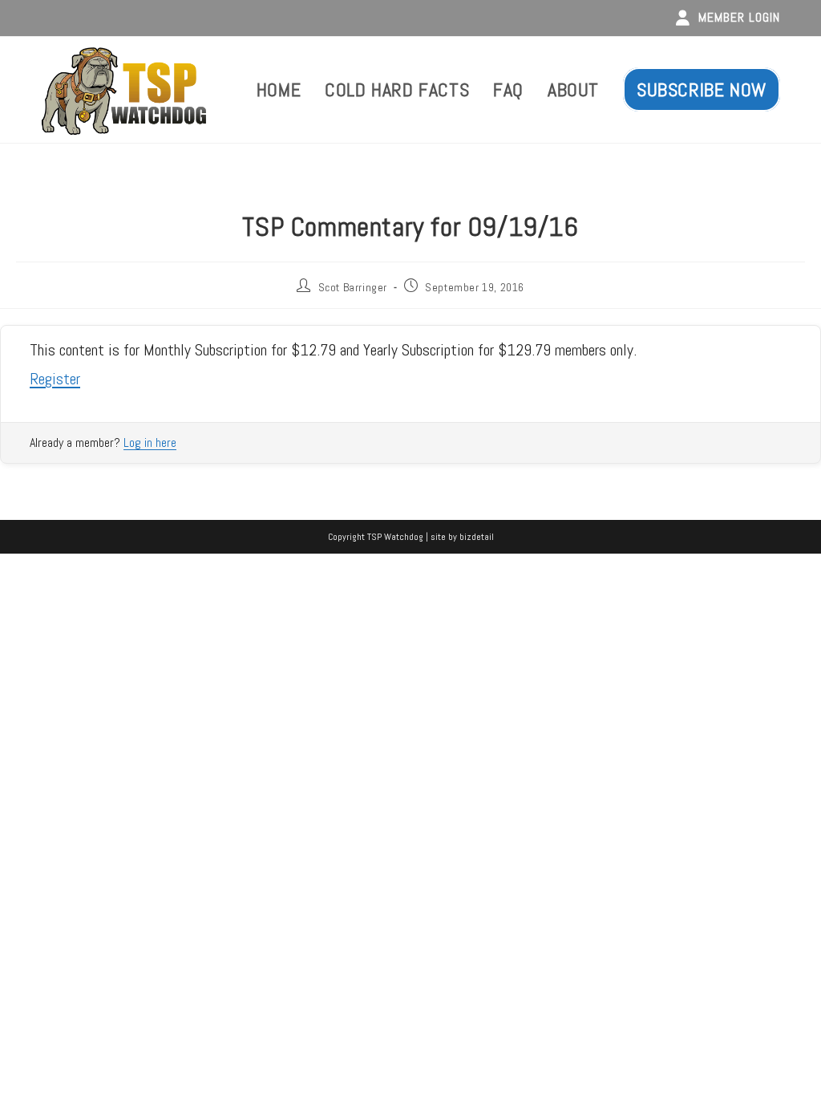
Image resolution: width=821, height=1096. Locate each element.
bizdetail (476, 536)
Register (55, 378)
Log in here (149, 442)
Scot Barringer (352, 287)
